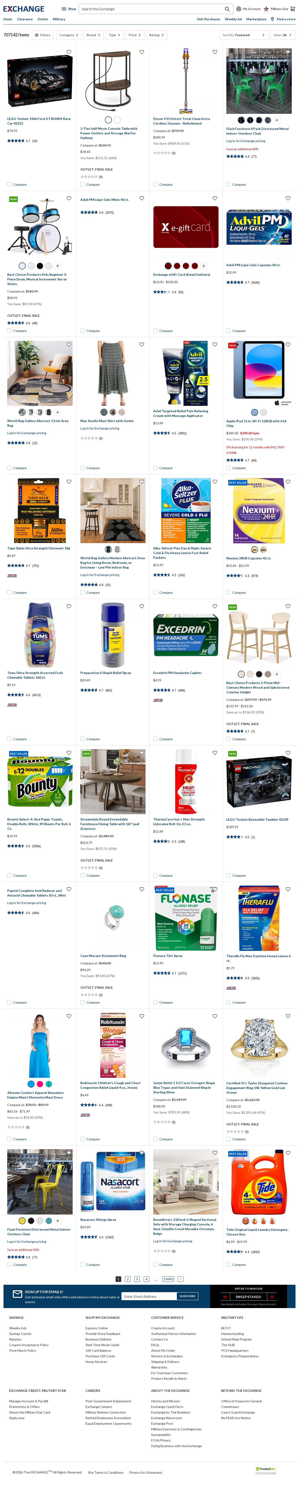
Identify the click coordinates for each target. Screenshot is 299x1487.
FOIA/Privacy (161, 1440)
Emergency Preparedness (240, 1356)
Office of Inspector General (241, 1401)
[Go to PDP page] (40, 81)
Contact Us (159, 1339)
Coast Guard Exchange (238, 1412)
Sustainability (161, 1435)
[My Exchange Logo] (33, 9)
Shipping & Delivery (165, 1362)
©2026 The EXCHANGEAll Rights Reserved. (47, 1472)
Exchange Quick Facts (167, 1407)
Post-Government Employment (108, 1401)
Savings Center (20, 1334)
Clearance (25, 19)
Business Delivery (98, 1339)
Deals (8, 19)
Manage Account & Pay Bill (28, 1401)
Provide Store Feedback (102, 1334)
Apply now (17, 1418)
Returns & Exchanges (167, 1356)
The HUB (228, 1345)
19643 (168, 1279)
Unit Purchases (208, 19)
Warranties (159, 1367)
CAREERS (92, 1391)
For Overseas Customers (169, 1373)
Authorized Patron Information (173, 1334)
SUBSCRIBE (187, 1296)
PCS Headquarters (235, 1350)
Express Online (96, 1328)
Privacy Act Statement (145, 1472)
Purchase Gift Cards (100, 1356)
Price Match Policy (22, 1350)
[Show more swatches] (276, 120)
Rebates (15, 1339)
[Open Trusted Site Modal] (266, 1470)
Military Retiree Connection (105, 1412)
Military (59, 19)
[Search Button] (227, 9)
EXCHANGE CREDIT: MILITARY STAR (37, 1391)
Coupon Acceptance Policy (29, 1345)
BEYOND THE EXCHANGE (241, 1391)
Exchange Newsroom (166, 1418)
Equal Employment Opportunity (108, 1423)
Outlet (42, 19)
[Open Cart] (292, 9)
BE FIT (226, 1328)
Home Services (96, 1362)
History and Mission (165, 1401)
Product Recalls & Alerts (169, 1378)
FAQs (155, 1345)
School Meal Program (236, 1339)
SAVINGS (16, 1317)
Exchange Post (162, 1423)
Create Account (163, 1328)
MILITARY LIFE (232, 1317)
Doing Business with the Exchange (176, 1446)
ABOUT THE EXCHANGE (170, 1391)
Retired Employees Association (108, 1418)
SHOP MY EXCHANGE (102, 1317)
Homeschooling (232, 1334)
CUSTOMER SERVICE (167, 1317)
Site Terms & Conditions (106, 1472)
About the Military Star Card (29, 1412)
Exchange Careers (98, 1407)
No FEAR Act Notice (236, 1418)
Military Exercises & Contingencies (176, 1429)
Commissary (230, 1407)
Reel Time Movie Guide (102, 1345)
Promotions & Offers (24, 1407)
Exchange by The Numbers (170, 1412)
